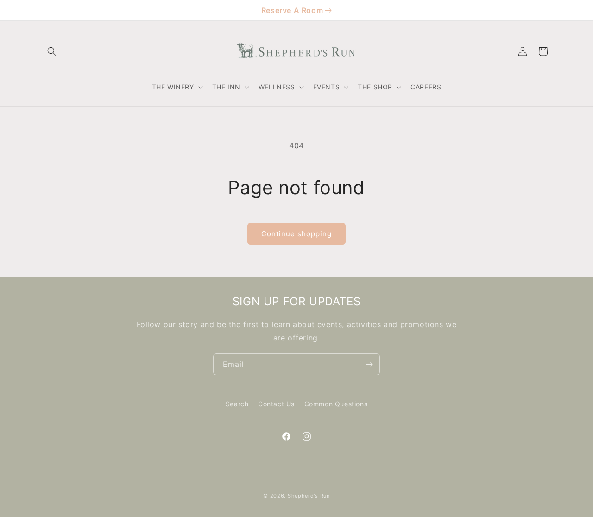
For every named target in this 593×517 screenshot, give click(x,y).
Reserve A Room (292, 10)
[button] (52, 51)
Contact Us (276, 404)
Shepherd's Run (309, 495)
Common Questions (336, 404)
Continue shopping (296, 233)
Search (237, 404)
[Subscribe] (369, 364)
